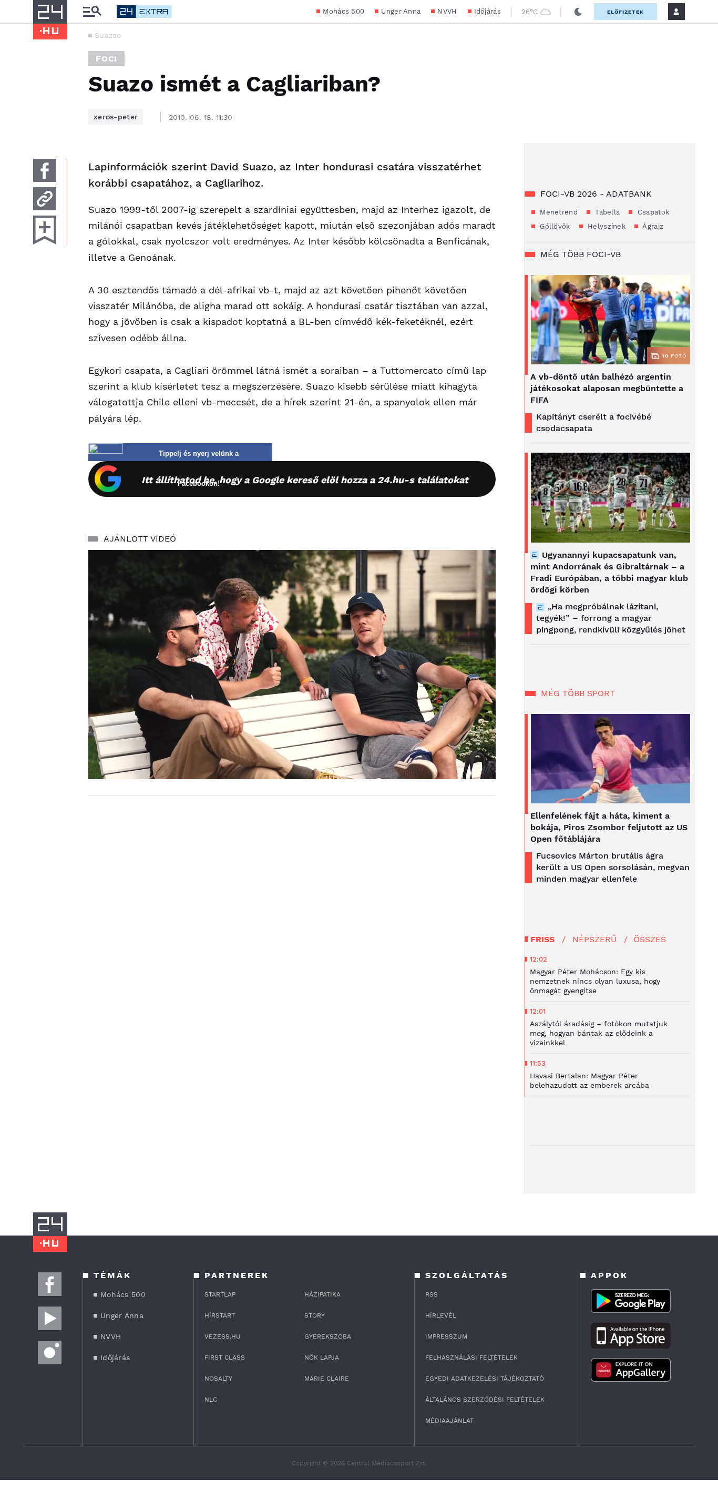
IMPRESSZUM (446, 1336)
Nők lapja (321, 1357)
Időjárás (487, 11)
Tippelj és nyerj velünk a (199, 453)
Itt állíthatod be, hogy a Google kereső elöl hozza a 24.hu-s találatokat (304, 479)
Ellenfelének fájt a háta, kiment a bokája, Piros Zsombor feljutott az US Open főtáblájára (609, 827)
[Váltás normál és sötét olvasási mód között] (578, 11)
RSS (431, 1294)
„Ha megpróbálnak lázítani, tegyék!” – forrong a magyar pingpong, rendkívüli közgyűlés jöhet (610, 618)
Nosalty (218, 1378)
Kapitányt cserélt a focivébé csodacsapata (593, 422)
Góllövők (554, 226)
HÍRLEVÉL (440, 1315)
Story (314, 1315)
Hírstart (219, 1315)
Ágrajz (652, 226)
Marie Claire (326, 1378)
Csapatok (652, 212)
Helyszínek (605, 226)
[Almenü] (92, 12)
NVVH (447, 11)
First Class (224, 1357)
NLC (210, 1399)
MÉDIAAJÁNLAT (449, 1420)
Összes (649, 939)
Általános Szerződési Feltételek (485, 1399)
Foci (106, 59)
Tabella (606, 212)
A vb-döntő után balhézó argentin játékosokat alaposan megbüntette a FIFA (606, 388)
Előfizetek (625, 12)
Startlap (219, 1294)
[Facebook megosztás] (44, 170)
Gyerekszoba (327, 1336)
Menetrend (558, 212)
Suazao (108, 35)
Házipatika (322, 1294)
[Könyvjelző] (44, 230)
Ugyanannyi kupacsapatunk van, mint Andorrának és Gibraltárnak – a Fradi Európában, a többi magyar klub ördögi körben (609, 572)
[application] (292, 664)
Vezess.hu (222, 1336)
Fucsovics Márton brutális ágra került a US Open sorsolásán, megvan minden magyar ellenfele (613, 867)
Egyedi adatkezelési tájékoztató (484, 1378)
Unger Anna (400, 11)
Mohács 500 (343, 11)
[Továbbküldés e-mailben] (44, 198)
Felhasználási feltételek (471, 1357)
